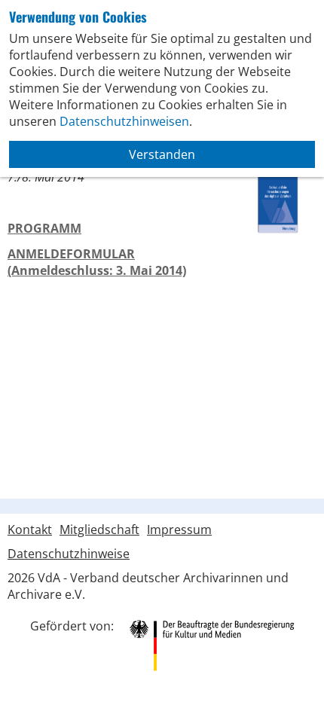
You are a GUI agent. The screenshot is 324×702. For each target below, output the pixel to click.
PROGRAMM (44, 228)
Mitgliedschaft (99, 529)
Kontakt (30, 529)
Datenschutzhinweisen (124, 121)
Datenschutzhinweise (69, 553)
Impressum (179, 529)
